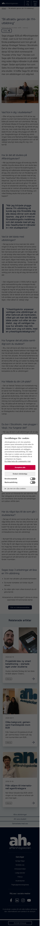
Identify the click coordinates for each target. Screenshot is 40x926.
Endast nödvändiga (20, 474)
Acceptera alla (20, 467)
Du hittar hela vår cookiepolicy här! (18, 461)
